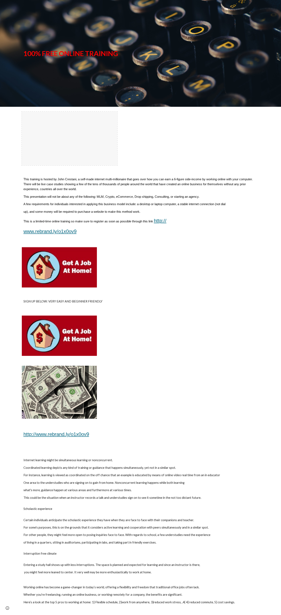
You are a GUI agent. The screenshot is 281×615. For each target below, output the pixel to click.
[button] (7, 608)
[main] (140, 53)
